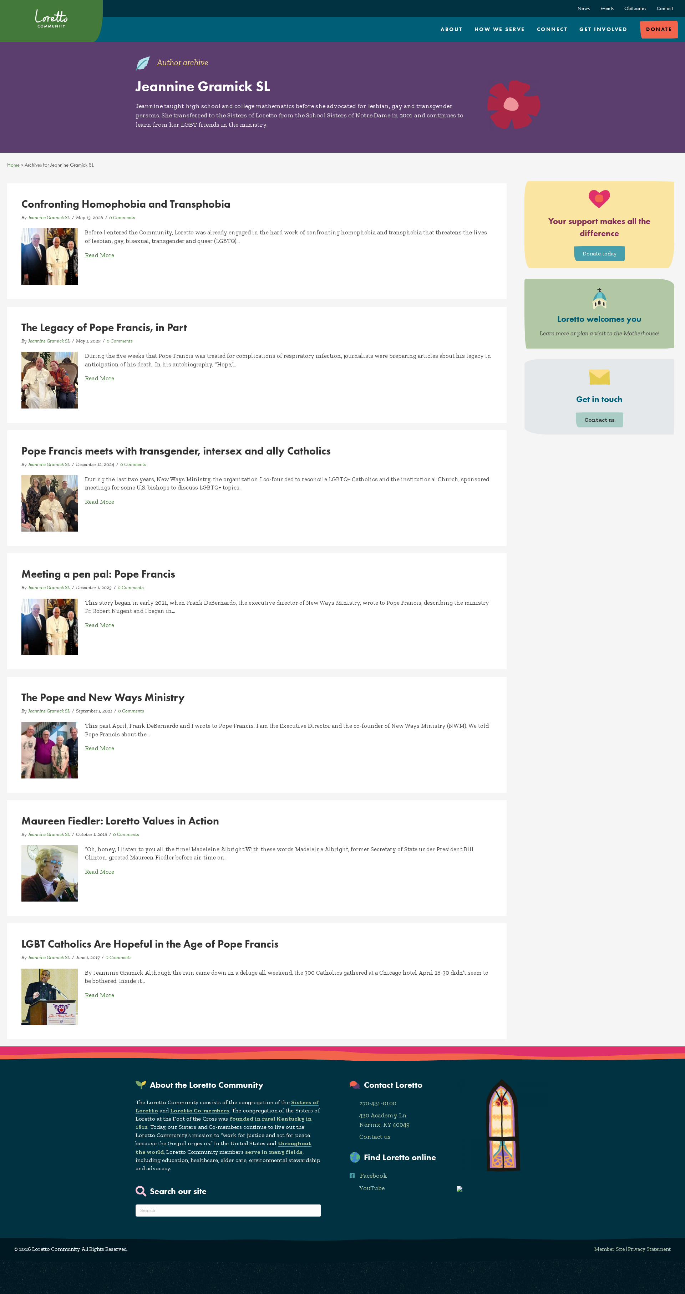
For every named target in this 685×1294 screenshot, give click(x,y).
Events (607, 8)
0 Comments (122, 217)
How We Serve (500, 29)
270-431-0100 (377, 1103)
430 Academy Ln (383, 1115)
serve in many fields (274, 1151)
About (452, 29)
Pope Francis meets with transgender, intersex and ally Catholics (176, 450)
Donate (659, 29)
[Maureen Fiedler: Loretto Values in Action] (49, 873)
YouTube (372, 1188)
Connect (552, 29)
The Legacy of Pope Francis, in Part (104, 327)
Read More (99, 255)
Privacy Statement (649, 1249)
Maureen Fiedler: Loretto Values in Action (120, 820)
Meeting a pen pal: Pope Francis (98, 573)
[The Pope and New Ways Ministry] (49, 749)
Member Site (609, 1249)
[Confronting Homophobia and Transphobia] (49, 256)
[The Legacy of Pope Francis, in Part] (49, 379)
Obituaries (635, 8)
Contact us (375, 1137)
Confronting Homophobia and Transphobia (125, 203)
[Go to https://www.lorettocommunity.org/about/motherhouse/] (599, 314)
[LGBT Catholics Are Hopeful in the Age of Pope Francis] (49, 996)
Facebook (373, 1175)
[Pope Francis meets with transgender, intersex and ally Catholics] (49, 503)
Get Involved (603, 29)
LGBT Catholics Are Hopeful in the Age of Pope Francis (150, 943)
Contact (665, 8)
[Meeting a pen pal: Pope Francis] (49, 626)
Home (13, 165)
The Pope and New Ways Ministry (103, 697)
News (584, 8)
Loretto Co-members (199, 1110)
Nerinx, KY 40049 (384, 1124)
